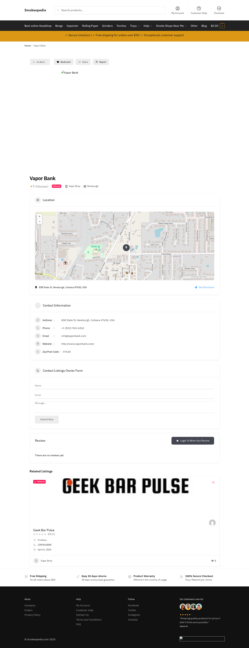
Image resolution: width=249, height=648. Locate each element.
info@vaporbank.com (73, 336)
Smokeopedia (35, 10)
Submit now (46, 419)
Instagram (134, 614)
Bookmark (66, 62)
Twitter (132, 610)
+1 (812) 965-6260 (72, 328)
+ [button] (39, 216)
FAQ (78, 624)
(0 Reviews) (41, 186)
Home (27, 45)
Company (29, 605)
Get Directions (206, 287)
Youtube (133, 619)
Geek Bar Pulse (43, 530)
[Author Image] (212, 522)
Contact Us (82, 614)
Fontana (42, 539)
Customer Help (199, 13)
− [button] (39, 221)
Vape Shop (74, 186)
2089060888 (44, 544)
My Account (177, 13)
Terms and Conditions (88, 619)
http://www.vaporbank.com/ (77, 343)
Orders (28, 610)
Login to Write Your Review (194, 440)
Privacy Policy (32, 614)
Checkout (219, 13)
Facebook (133, 605)
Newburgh (92, 186)
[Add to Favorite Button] (213, 482)
